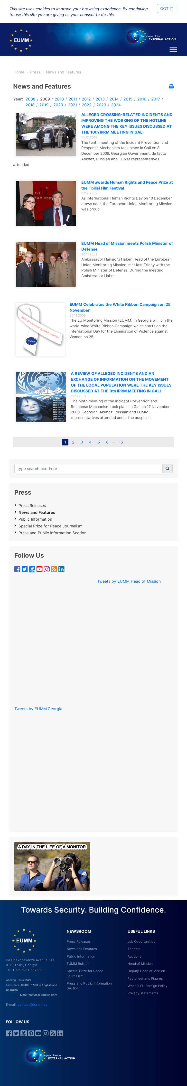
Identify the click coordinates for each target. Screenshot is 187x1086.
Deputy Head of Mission (146, 971)
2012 (86, 99)
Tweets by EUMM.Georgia (38, 708)
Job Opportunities (141, 941)
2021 (72, 104)
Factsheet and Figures (145, 978)
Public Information (35, 519)
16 (121, 442)
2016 (141, 99)
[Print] (171, 87)
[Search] (167, 468)
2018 (30, 104)
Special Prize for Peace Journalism (51, 526)
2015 (127, 99)
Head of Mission (140, 964)
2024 (116, 104)
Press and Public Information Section (52, 532)
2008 (30, 99)
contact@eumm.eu (32, 1004)
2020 (58, 104)
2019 (43, 104)
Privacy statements (143, 993)
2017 (155, 99)
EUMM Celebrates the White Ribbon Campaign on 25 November (120, 307)
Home (18, 72)
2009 (45, 99)
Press (35, 72)
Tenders (134, 949)
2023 (101, 104)
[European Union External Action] (48, 1055)
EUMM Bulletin (78, 964)
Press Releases (32, 505)
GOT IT (166, 8)
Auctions (134, 956)
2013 (100, 99)
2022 (87, 104)
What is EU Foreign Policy (148, 986)
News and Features (63, 72)
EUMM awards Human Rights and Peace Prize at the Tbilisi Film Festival (127, 185)
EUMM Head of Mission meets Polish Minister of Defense (127, 246)
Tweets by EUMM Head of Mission (129, 581)
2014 (114, 99)
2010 (59, 99)
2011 (73, 99)
